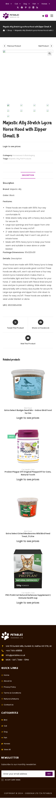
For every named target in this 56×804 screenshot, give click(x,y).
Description (28, 175)
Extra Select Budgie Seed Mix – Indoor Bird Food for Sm (28, 411)
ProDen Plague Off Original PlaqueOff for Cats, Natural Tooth (28, 473)
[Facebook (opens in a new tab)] (22, 7)
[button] (52, 375)
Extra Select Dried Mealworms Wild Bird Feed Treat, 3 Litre (28, 535)
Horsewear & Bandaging (24, 155)
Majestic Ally (14, 158)
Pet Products (25, 158)
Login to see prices (12, 146)
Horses (44, 4)
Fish (34, 4)
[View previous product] (5, 46)
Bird (7, 4)
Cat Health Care (27, 469)
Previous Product (14, 46)
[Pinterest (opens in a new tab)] (26, 7)
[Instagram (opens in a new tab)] (29, 7)
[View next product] (51, 46)
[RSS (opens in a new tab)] (37, 7)
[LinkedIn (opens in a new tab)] (33, 7)
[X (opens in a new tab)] (18, 7)
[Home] (4, 30)
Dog (25, 4)
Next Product (43, 46)
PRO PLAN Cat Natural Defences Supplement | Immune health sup (28, 596)
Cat (16, 4)
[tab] (28, 175)
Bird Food (28, 408)
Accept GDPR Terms (12, 780)
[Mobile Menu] (50, 16)
